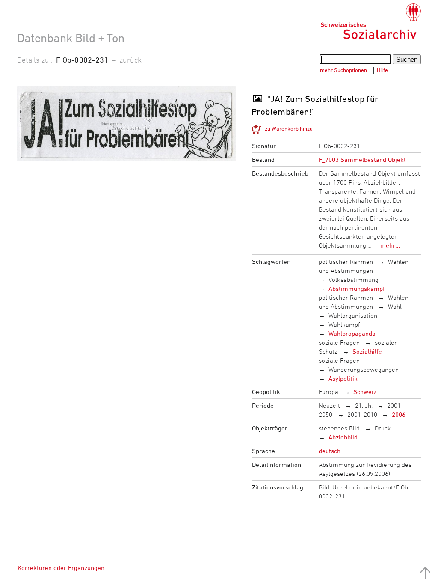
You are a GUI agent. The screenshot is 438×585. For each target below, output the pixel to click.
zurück (130, 59)
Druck (383, 428)
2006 (398, 414)
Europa (328, 391)
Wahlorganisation (352, 315)
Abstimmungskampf (356, 288)
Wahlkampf (344, 324)
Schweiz (364, 391)
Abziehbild (343, 437)
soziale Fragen (339, 342)
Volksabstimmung (353, 279)
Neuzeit (329, 405)
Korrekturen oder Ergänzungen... (64, 567)
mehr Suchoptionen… (345, 69)
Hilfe (382, 69)
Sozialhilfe (367, 351)
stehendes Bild (339, 428)
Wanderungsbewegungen (363, 369)
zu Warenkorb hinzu (289, 128)
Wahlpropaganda (352, 333)
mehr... (390, 245)
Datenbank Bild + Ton (70, 38)
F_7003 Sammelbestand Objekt (362, 159)
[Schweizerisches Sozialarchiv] (370, 21)
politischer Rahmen (346, 261)
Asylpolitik (343, 378)
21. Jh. (364, 405)
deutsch (329, 450)
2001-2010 (362, 414)
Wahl (395, 306)
